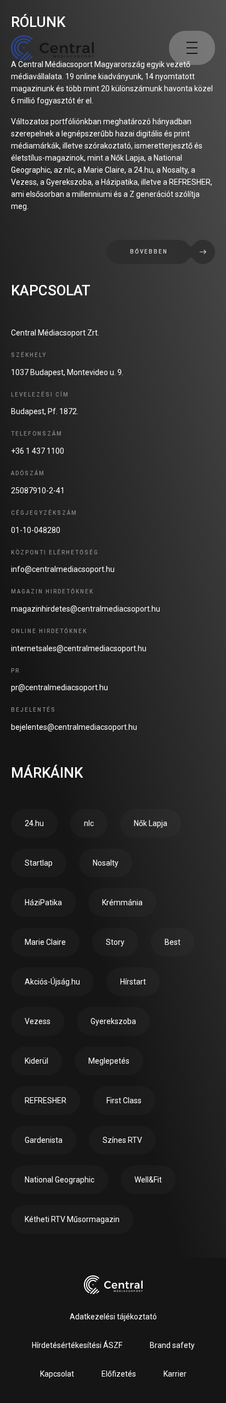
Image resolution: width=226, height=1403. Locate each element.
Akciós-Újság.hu (52, 981)
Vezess (37, 1021)
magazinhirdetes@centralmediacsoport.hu (85, 608)
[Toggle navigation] (192, 48)
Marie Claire (45, 942)
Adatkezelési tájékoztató (113, 1316)
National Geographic (59, 1179)
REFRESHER (45, 1100)
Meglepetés (108, 1061)
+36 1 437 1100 (37, 451)
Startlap (39, 863)
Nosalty (105, 863)
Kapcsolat (57, 1373)
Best (172, 942)
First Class (124, 1100)
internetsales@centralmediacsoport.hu (78, 648)
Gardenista (44, 1140)
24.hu (34, 823)
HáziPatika (43, 902)
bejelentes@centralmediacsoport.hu (74, 727)
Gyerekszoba (113, 1021)
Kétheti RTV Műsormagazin (72, 1219)
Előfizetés (118, 1373)
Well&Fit (148, 1179)
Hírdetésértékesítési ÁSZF (77, 1345)
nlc (89, 823)
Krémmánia (122, 902)
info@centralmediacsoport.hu (63, 569)
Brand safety (172, 1345)
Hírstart (133, 981)
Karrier (175, 1373)
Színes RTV (122, 1140)
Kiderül (36, 1061)
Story (115, 942)
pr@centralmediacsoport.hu (59, 687)
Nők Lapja (150, 823)
